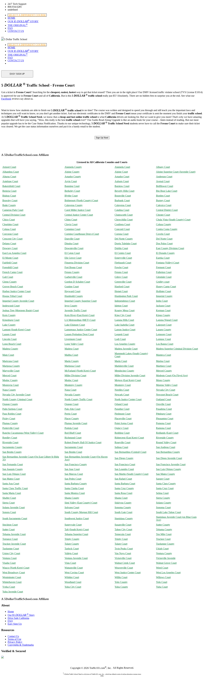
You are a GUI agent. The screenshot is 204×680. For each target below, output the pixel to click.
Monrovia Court (10, 385)
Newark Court (122, 394)
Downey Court (10, 248)
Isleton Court (121, 305)
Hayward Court (72, 291)
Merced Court (9, 375)
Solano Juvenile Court (13, 507)
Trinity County (72, 539)
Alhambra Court (10, 171)
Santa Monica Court (75, 493)
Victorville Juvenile (165, 558)
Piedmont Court (123, 413)
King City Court (123, 315)
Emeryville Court (123, 257)
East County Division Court (170, 248)
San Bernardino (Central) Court (130, 452)
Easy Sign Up (15, 623)
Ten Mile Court (163, 534)
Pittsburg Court (163, 413)
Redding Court (122, 432)
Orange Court (71, 404)
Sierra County (163, 498)
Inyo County (71, 305)
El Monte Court (10, 257)
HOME (11, 18)
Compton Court (72, 229)
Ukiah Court (162, 548)
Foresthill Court (10, 267)
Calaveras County (74, 205)
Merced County (164, 370)
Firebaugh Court (123, 262)
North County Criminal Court (17, 399)
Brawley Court (9, 200)
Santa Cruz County (124, 488)
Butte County (9, 205)
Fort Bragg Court (73, 267)
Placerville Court (123, 418)
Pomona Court (163, 423)
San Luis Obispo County (168, 469)
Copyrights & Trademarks (21, 644)
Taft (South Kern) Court (77, 529)
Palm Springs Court (12, 409)
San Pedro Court (73, 478)
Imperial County (164, 296)
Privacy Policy (15, 642)
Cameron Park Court (12, 210)
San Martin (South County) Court (131, 474)
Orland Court (121, 404)
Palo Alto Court (72, 409)
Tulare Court (121, 543)
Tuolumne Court (10, 548)
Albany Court (163, 167)
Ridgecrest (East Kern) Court (129, 437)
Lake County (9, 324)
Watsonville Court (74, 567)
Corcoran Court (10, 234)
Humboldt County (74, 296)
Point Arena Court (124, 423)
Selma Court (162, 493)
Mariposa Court (72, 366)
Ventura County (164, 553)
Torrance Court (10, 539)
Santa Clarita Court (74, 488)
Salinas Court (121, 447)
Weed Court (162, 567)
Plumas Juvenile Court (76, 423)
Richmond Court (73, 437)
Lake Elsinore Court (75, 324)
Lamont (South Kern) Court (16, 329)
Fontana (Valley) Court (167, 262)
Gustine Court (72, 286)
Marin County (72, 361)
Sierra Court (8, 502)
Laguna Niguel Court (167, 320)
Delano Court (9, 243)
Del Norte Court (164, 238)
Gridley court (162, 281)
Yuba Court (162, 586)
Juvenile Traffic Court (76, 310)
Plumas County (10, 423)
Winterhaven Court (12, 582)
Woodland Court (73, 582)
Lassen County (163, 329)
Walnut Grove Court (166, 563)
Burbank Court (122, 200)
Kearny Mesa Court (125, 310)
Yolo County (121, 582)
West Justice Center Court (128, 572)
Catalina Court (122, 210)
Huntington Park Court (126, 296)
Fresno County (72, 272)
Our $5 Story (21, 615)
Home (11, 611)
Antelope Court (10, 181)
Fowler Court (121, 267)
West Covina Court (74, 572)
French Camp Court (12, 272)
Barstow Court (122, 186)
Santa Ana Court (10, 483)
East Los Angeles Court (14, 253)
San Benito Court (73, 452)
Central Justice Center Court (79, 214)
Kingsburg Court (10, 320)
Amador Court (122, 176)
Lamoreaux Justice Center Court (81, 329)
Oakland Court (163, 399)
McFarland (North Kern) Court (80, 370)
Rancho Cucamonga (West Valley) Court (23, 432)
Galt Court (7, 277)
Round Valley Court (166, 442)
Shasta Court (121, 498)
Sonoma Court (163, 507)
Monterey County (73, 385)
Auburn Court (122, 181)
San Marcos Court (74, 474)
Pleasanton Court (164, 418)
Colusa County (163, 224)
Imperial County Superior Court (81, 301)
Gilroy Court (121, 277)
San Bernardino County (168, 452)
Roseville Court (122, 442)
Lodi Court (120, 339)
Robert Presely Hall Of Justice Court (83, 442)
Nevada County (72, 394)
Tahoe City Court (123, 529)
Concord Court (122, 229)
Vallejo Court (71, 553)
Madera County (10, 348)
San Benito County (12, 452)
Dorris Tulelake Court (126, 243)
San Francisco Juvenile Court (171, 464)
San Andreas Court (165, 447)
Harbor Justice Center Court (16, 291)
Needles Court (122, 389)
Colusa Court (9, 229)
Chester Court (163, 214)
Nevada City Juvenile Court (16, 394)
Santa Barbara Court (125, 483)
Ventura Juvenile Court (76, 558)
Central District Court (167, 210)
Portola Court (71, 428)
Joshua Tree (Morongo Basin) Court (20, 310)
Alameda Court (122, 167)
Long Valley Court (74, 344)
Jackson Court (163, 305)
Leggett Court (122, 334)
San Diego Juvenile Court (169, 458)
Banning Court (72, 186)
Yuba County (121, 586)
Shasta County (72, 498)
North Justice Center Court (128, 399)
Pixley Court (8, 418)
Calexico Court (163, 205)
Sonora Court (9, 512)
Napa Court (70, 389)
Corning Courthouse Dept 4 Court (82, 234)
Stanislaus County (124, 518)
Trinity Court (121, 539)
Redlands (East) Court (167, 432)
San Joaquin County (12, 469)
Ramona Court (163, 428)
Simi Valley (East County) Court (81, 502)
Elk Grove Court (73, 257)
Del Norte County (124, 238)
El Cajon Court (72, 253)
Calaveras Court (123, 205)
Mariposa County (11, 366)
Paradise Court (122, 409)
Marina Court (163, 361)
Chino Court (71, 219)
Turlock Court (72, 548)
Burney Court (163, 200)
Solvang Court (72, 507)
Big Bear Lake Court (166, 191)
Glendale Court (163, 277)
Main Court (8, 355)
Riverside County (165, 437)
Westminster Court (11, 577)
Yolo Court (161, 582)
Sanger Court (162, 478)
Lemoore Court (163, 334)
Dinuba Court (71, 243)
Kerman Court (163, 310)
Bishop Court (9, 195)
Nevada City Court (165, 389)
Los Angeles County (125, 344)
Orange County (10, 404)
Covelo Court (163, 234)
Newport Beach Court (167, 394)
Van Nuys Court (123, 553)
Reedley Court (9, 437)
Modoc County (10, 380)
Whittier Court (72, 577)
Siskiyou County (123, 502)
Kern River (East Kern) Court (80, 315)
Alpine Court (121, 171)
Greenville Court (123, 281)
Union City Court (11, 553)
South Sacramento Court (14, 518)
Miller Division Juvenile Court (130, 375)
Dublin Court (121, 248)
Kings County (163, 315)
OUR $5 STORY (23, 21)
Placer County (72, 418)
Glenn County (9, 281)
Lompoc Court (163, 339)
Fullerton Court (163, 272)
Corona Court (121, 234)
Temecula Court (123, 534)
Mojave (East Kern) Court (128, 380)
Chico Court (8, 219)
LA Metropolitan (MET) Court (80, 320)
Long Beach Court (11, 344)
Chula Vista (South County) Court (173, 219)
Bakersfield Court (11, 186)
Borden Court (163, 195)
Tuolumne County (165, 543)
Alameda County (73, 167)
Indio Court (162, 301)
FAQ (10, 28)
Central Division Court (13, 214)
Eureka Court (163, 257)
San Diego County (124, 458)
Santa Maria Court (11, 493)
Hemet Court (121, 291)
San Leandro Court (124, 469)
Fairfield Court (9, 262)
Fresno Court (121, 272)
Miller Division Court (75, 375)
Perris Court (71, 413)
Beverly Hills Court (124, 191)
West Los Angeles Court (168, 572)
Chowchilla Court (124, 219)
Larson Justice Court (125, 329)
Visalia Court (9, 563)
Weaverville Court (124, 567)
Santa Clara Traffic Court (15, 488)
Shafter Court (9, 498)
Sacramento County (12, 447)
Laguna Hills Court (124, 320)
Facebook (6, 98)
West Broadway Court (13, 572)
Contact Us (13, 636)
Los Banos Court (164, 344)
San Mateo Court (11, 478)
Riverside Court (10, 442)
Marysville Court (10, 370)
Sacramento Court (74, 447)
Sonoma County (123, 507)
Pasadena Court (164, 409)
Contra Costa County (166, 229)
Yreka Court (8, 586)
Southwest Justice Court (77, 518)
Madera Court (72, 348)
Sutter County (163, 524)
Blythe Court (71, 195)
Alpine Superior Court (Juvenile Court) (175, 171)
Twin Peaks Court (124, 548)
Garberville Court (73, 277)
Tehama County (164, 529)
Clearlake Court (10, 224)
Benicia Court (9, 191)
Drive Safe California (18, 618)
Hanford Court (122, 286)
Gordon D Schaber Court (77, 281)
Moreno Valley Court (166, 385)
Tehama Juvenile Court (14, 534)
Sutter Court (8, 529)
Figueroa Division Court (77, 262)
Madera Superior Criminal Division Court (177, 348)
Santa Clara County (166, 483)
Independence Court (125, 301)
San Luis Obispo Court (14, 474)
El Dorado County (165, 253)
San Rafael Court (123, 478)
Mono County (163, 380)
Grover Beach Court (12, 286)
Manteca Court (163, 355)
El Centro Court (123, 253)
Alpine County (72, 171)
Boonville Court (123, 195)
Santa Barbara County (76, 483)
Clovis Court (71, 224)
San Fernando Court (12, 464)
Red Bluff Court (73, 432)
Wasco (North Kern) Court (15, 567)
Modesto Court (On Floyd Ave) (172, 375)
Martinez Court (163, 366)
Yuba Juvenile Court (12, 591)
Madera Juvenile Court (126, 348)
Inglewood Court (11, 305)
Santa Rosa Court (123, 493)
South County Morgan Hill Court (81, 512)
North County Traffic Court (78, 399)
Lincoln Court (9, 339)
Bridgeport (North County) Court (81, 200)
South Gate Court (123, 512)
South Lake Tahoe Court (168, 512)
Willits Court (121, 577)
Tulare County (72, 543)
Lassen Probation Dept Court (79, 334)
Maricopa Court (10, 361)
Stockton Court (10, 524)
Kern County (9, 315)
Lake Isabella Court (124, 324)
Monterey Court (123, 385)
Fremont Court (163, 267)
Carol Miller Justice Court (78, 210)
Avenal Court (163, 181)
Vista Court (70, 563)
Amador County (73, 176)
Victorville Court (123, 558)
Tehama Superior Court (76, 534)
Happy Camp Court (166, 286)
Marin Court (121, 361)
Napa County (9, 389)
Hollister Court (163, 291)
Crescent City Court (12, 238)
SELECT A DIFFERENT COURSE (27, 15)
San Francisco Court (125, 464)
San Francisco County (76, 464)
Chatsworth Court (124, 214)
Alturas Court (9, 176)
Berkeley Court (72, 191)
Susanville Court (123, 524)
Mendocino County (124, 370)
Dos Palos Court (164, 243)
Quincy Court (121, 428)
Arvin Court (71, 181)
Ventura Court (9, 558)
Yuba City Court (73, 586)
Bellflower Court (164, 186)
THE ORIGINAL (18, 25)
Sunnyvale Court (73, 524)
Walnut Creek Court (125, 563)
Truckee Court (163, 539)
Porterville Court (10, 428)
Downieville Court (74, 248)
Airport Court (9, 167)
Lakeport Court (163, 324)
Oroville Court (163, 404)
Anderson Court (164, 176)
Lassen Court (9, 334)
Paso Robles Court (11, 413)
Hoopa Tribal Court (12, 296)
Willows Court (163, 577)
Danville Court (72, 238)
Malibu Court (71, 355)
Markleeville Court (124, 366)
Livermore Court (73, 339)
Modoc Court (71, 380)
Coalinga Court (122, 224)
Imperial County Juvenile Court (18, 301)
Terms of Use (14, 639)
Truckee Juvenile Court (14, 543)
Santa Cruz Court (165, 488)
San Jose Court (72, 469)
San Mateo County (165, 474)
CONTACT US (16, 31)
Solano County (163, 502)
